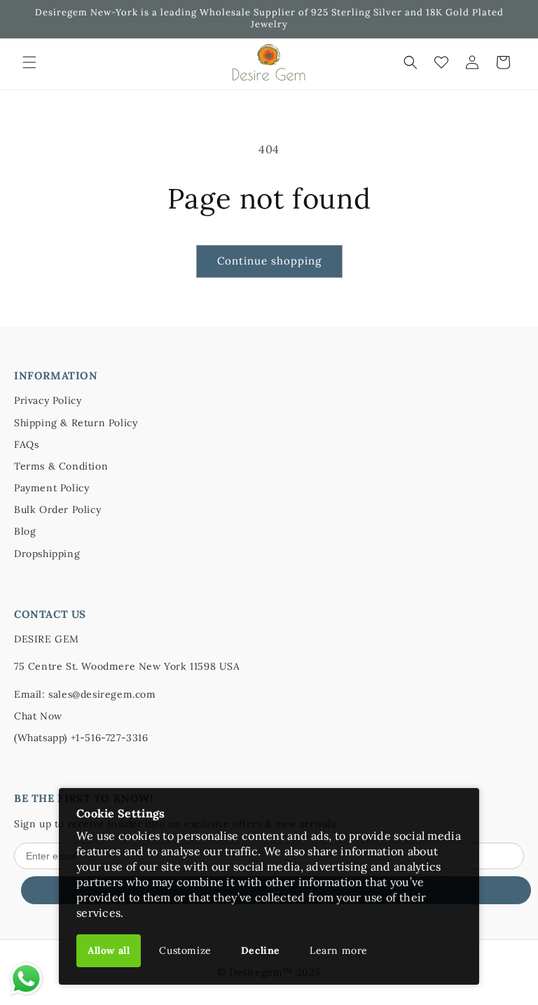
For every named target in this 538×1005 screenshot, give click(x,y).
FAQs (26, 444)
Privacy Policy (47, 400)
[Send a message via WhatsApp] (26, 979)
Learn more (339, 950)
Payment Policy (51, 488)
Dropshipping (47, 553)
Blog (25, 531)
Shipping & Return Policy (75, 422)
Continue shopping (269, 260)
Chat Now (38, 716)
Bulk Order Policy (57, 509)
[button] (29, 62)
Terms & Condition (61, 466)
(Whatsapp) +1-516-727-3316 (81, 737)
